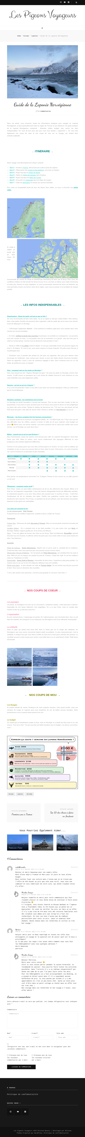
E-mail (35, 1033)
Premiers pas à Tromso (15, 848)
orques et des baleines (36, 170)
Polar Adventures (50, 553)
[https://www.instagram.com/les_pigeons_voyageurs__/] (10, 1111)
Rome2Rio (68, 533)
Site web (60, 1033)
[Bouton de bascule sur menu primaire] (42, 28)
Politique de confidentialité (22, 1094)
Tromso (25, 167)
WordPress (38, 1133)
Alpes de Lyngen (35, 177)
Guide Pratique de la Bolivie (42, 848)
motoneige (29, 180)
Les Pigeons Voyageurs (42, 15)
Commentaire (12, 1009)
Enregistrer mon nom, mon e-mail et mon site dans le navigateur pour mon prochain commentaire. (39, 1048)
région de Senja (34, 172)
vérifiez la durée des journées (27, 336)
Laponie (20, 794)
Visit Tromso (28, 511)
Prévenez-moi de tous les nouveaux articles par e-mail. (42, 1057)
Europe (11, 794)
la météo (25, 346)
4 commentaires (44, 111)
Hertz (73, 528)
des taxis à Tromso (38, 523)
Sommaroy (26, 182)
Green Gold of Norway (25, 560)
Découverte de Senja (64, 848)
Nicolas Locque (27, 892)
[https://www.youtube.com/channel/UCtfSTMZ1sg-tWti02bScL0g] (17, 1111)
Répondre (74, 867)
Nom (9, 1033)
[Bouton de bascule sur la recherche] (76, 2)
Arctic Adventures (29, 548)
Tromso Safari (46, 565)
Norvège (29, 794)
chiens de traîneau (29, 175)
